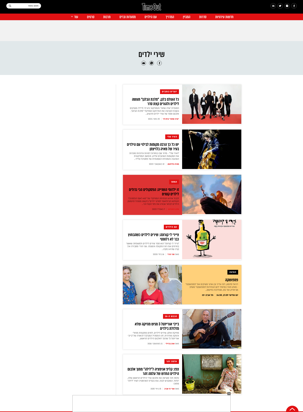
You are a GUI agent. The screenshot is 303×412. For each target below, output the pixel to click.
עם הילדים (151, 17)
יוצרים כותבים (169, 91)
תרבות (107, 17)
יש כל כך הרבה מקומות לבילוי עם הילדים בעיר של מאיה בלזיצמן (153, 147)
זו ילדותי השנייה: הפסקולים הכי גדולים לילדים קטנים (154, 192)
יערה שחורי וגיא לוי (171, 119)
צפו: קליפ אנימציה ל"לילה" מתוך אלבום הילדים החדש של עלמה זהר (153, 371)
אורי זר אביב (169, 389)
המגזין (186, 17)
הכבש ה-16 (171, 316)
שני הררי (171, 254)
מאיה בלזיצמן (173, 164)
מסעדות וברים (127, 17)
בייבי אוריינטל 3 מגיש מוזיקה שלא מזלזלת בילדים (157, 326)
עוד (76, 17)
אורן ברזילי (170, 343)
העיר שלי (172, 136)
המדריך (170, 17)
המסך (174, 181)
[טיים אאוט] (151, 8)
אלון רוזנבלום (173, 209)
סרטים (90, 17)
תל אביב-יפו (207, 295)
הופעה (232, 272)
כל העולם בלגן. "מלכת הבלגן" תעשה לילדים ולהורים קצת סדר (155, 102)
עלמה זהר (171, 361)
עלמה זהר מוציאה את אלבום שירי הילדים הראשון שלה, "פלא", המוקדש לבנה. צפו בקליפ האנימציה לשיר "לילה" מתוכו (153, 380)
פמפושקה (231, 280)
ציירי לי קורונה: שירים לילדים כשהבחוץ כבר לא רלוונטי (153, 237)
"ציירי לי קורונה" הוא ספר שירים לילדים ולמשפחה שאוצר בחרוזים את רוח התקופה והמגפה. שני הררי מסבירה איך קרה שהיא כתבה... (152, 246)
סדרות (202, 17)
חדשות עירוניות (224, 17)
